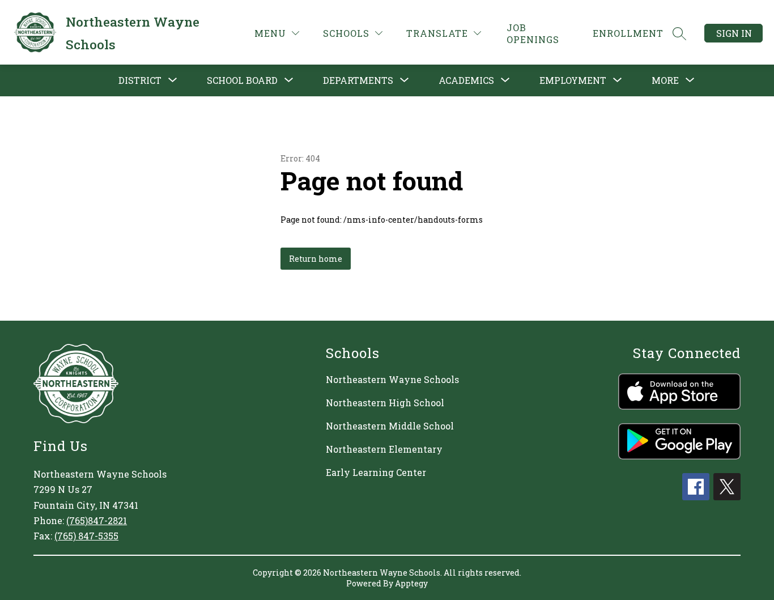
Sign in (734, 33)
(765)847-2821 (96, 520)
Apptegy (411, 583)
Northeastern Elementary (384, 449)
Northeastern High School (385, 402)
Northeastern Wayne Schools (392, 379)
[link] (543, 33)
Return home (315, 258)
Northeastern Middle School (390, 426)
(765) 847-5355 (86, 536)
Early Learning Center (376, 472)
